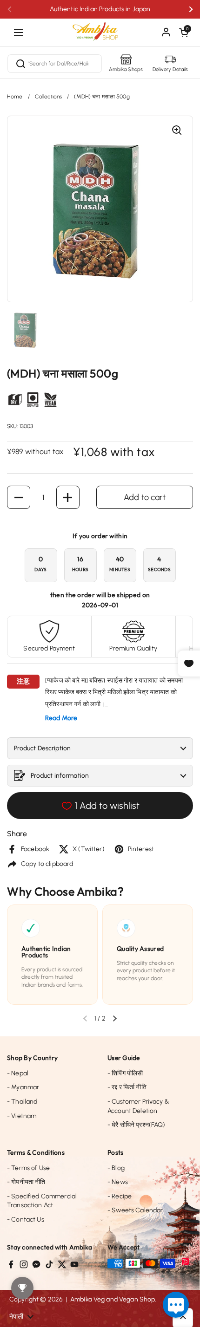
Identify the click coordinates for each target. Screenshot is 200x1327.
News (117, 1182)
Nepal (17, 1073)
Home (15, 96)
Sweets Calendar (135, 1210)
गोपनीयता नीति (26, 1182)
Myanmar (23, 1087)
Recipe (119, 1196)
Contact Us (25, 1219)
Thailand (22, 1102)
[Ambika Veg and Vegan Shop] (100, 28)
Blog (116, 1168)
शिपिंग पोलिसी (125, 1073)
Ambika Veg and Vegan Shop (112, 1299)
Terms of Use (28, 1168)
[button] (183, 32)
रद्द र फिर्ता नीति (127, 1087)
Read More (61, 718)
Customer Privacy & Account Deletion (138, 1106)
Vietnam (21, 1116)
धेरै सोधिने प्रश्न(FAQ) (136, 1125)
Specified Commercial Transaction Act (42, 1201)
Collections (48, 96)
